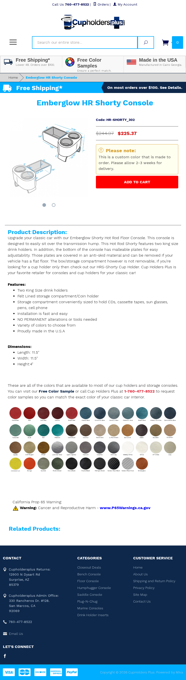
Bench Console (89, 574)
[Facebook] (5, 656)
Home (13, 77)
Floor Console (88, 581)
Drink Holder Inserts (92, 615)
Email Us (16, 634)
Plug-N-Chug (87, 601)
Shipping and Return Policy (154, 581)
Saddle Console (89, 594)
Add (137, 182)
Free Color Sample (57, 391)
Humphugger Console (94, 588)
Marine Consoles (90, 608)
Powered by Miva (169, 672)
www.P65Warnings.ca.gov (125, 507)
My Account (126, 4)
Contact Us (142, 601)
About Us (140, 574)
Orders (102, 4)
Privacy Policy (144, 588)
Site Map (140, 594)
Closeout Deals (89, 567)
